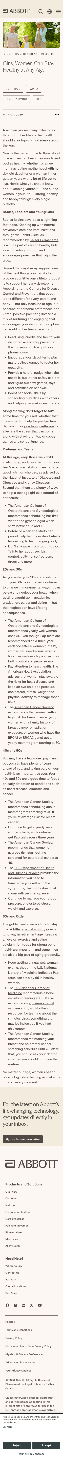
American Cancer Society (34, 707)
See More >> (9, 1427)
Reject (17, 1445)
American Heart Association (29, 671)
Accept (46, 1445)
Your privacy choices (31, 1454)
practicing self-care (39, 426)
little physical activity (29, 929)
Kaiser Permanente (44, 240)
